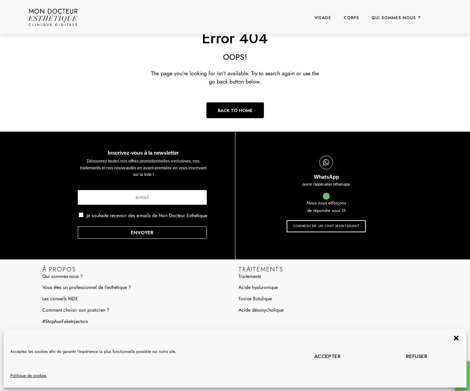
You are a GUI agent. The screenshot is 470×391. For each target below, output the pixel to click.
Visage (322, 18)
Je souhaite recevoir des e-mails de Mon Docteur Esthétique (147, 215)
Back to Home (235, 110)
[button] (456, 338)
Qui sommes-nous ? (396, 18)
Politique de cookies (28, 375)
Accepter (327, 356)
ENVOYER (142, 232)
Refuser (416, 356)
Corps (351, 18)
